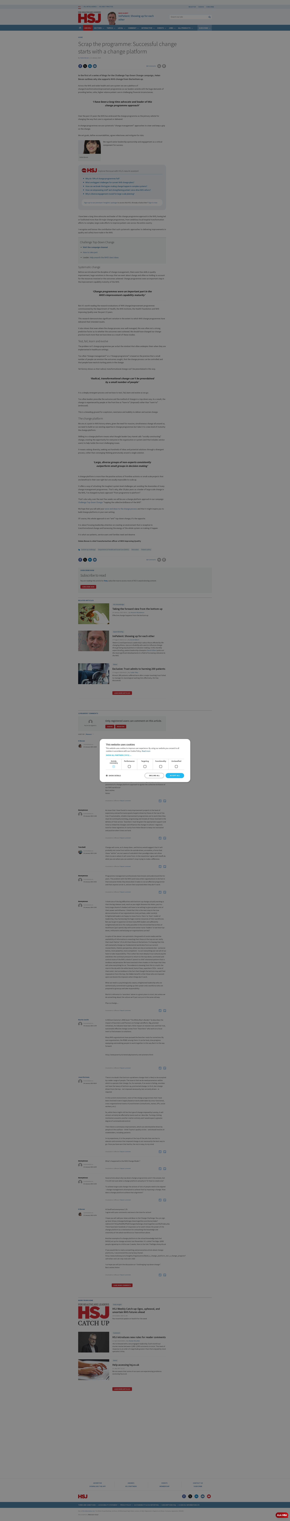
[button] (145, 755)
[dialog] (145, 760)
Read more (146, 751)
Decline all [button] (154, 775)
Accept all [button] (175, 775)
